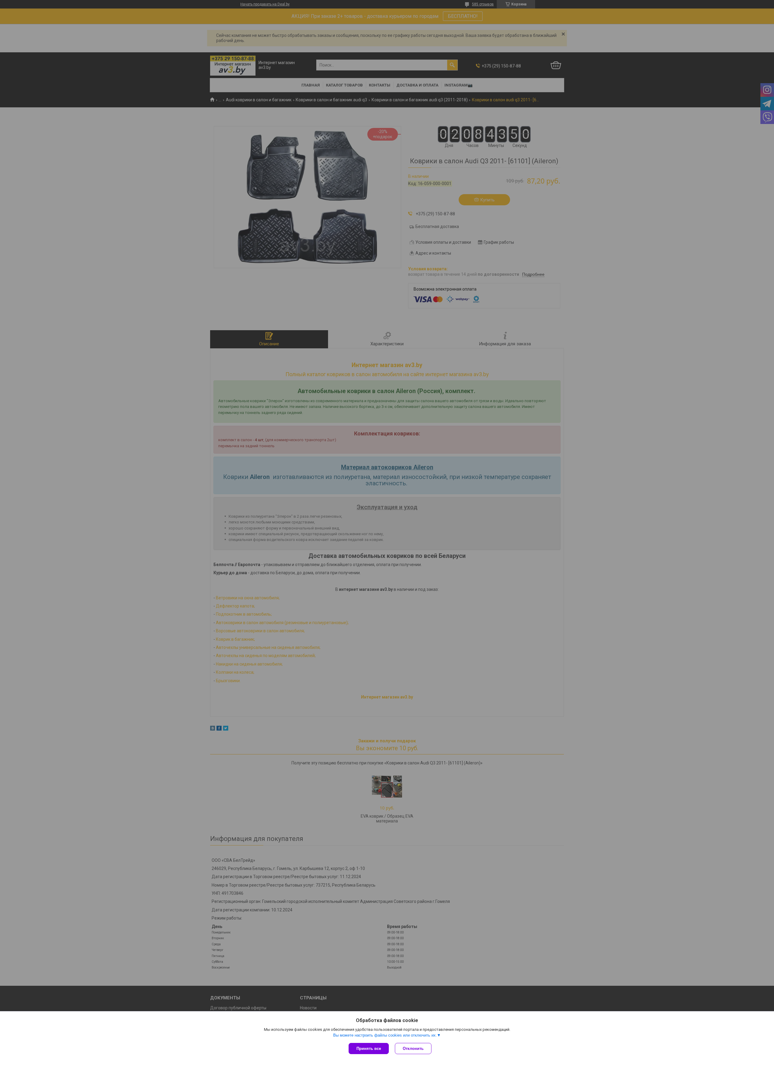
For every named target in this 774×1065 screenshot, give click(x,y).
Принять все (368, 1048)
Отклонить (413, 1048)
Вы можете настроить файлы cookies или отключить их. (385, 1035)
